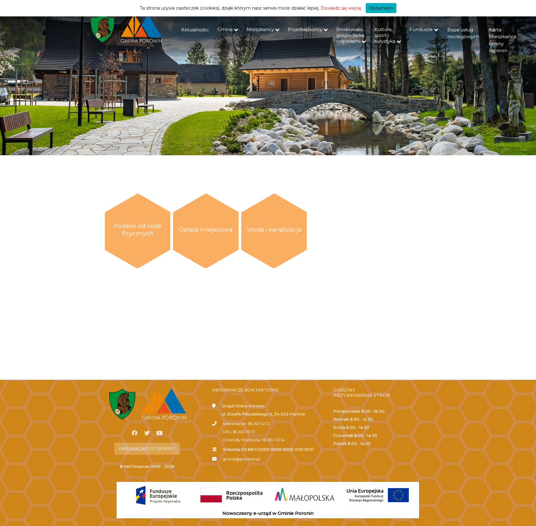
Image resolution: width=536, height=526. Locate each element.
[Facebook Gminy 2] (134, 433)
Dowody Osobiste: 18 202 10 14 (254, 440)
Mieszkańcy (260, 29)
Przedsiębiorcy (305, 29)
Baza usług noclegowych (463, 33)
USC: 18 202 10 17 (239, 431)
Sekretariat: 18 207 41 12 (246, 423)
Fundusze (421, 29)
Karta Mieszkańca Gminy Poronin (502, 40)
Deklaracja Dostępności (147, 448)
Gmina (225, 29)
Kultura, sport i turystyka (384, 35)
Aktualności (194, 30)
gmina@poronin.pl (241, 459)
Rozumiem (381, 8)
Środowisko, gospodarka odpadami (350, 35)
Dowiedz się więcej (341, 8)
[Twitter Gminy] (147, 433)
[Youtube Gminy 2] (159, 433)
